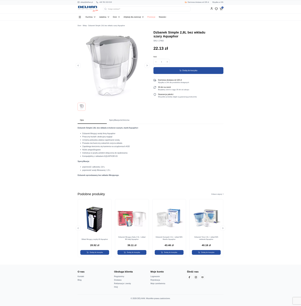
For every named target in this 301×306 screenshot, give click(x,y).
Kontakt (81, 276)
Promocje (151, 17)
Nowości (162, 17)
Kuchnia (89, 17)
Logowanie (155, 276)
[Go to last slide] (78, 228)
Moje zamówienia (157, 283)
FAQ (116, 287)
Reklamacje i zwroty (122, 283)
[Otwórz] (79, 17)
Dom (115, 17)
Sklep (85, 25)
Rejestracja (155, 280)
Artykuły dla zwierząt (132, 17)
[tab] (92, 120)
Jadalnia (102, 17)
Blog (79, 280)
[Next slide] (147, 65)
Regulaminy (119, 276)
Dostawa (117, 280)
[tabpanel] (150, 154)
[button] (94, 252)
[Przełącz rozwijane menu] (95, 17)
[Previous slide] (78, 65)
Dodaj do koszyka (189, 70)
